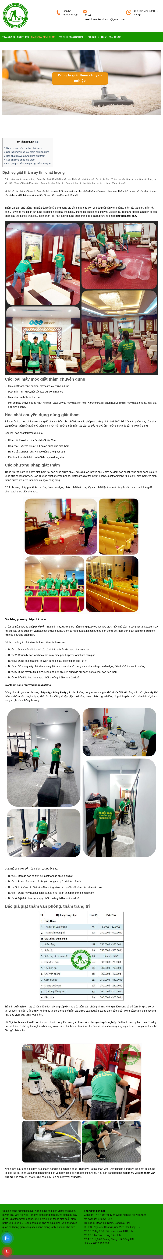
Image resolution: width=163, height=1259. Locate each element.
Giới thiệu (23, 37)
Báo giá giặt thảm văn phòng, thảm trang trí (27, 163)
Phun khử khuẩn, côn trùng (104, 37)
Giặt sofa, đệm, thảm (43, 37)
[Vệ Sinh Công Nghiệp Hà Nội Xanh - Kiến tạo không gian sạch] (27, 16)
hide (37, 142)
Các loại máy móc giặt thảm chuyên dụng (26, 152)
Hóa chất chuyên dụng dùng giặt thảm (25, 155)
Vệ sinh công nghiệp (71, 37)
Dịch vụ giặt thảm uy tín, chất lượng (24, 148)
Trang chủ (8, 37)
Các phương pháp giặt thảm (20, 159)
